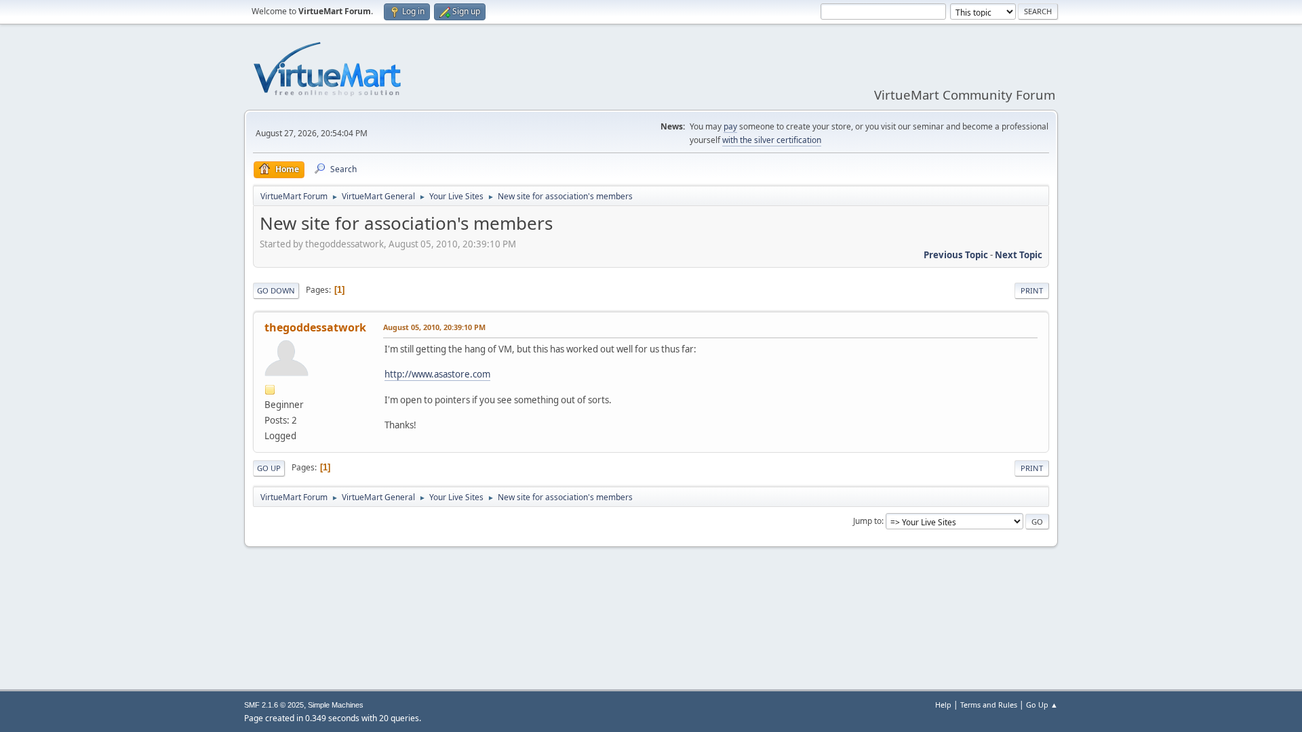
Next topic (1018, 255)
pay (730, 126)
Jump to (867, 521)
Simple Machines (335, 705)
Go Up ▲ (1042, 704)
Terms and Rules (988, 704)
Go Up (269, 468)
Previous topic (956, 255)
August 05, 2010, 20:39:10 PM (434, 327)
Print (1032, 290)
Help (943, 704)
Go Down (276, 290)
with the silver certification (771, 140)
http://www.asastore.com (437, 374)
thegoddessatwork (315, 327)
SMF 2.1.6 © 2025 (274, 705)
